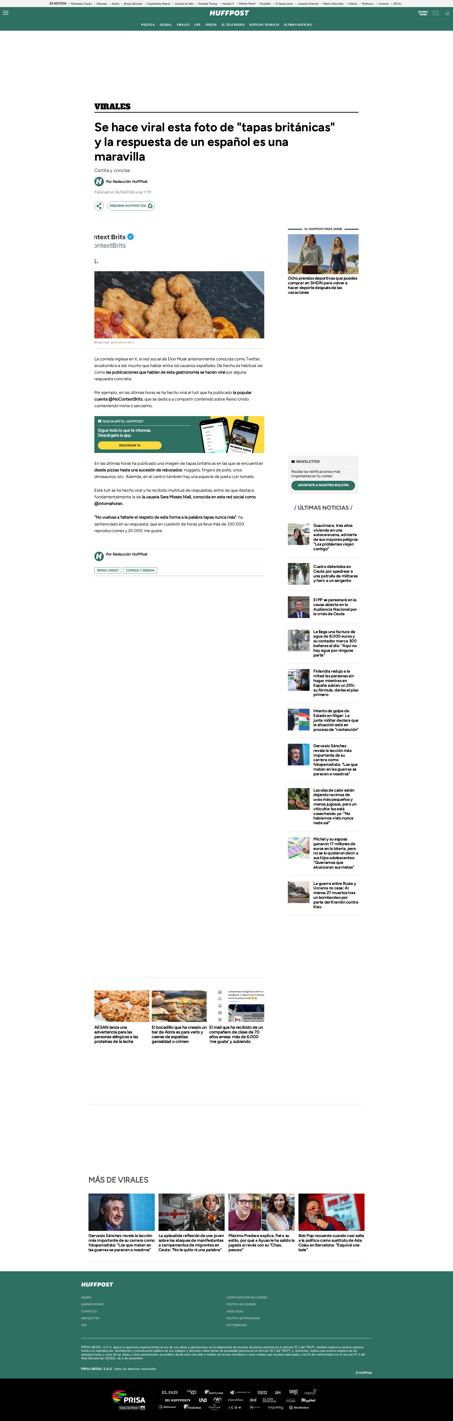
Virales (112, 107)
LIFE (197, 24)
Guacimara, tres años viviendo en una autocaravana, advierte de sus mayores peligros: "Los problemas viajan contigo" (335, 537)
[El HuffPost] (229, 13)
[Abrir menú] (5, 13)
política (148, 24)
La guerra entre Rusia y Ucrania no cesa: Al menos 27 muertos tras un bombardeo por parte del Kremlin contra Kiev (335, 895)
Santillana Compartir (242, 1392)
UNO (205, 1400)
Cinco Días (236, 1400)
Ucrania (383, 3)
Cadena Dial (254, 1400)
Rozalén (265, 3)
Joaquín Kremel (308, 3)
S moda (256, 1407)
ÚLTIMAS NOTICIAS (298, 24)
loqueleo (277, 1407)
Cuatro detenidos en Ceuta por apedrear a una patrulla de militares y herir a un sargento (335, 573)
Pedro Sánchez (333, 3)
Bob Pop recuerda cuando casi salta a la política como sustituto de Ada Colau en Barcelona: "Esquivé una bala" (331, 1242)
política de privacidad (243, 1318)
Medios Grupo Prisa (130, 1408)
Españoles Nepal (158, 3)
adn (293, 1392)
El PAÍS (172, 1392)
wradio (219, 1400)
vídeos (211, 24)
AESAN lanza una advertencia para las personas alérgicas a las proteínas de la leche (116, 1034)
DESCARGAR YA (129, 445)
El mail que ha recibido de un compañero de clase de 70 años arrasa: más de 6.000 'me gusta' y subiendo (236, 1034)
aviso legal (235, 1311)
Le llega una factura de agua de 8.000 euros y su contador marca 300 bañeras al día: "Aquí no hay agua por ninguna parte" (335, 643)
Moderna (192, 1407)
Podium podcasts (216, 1407)
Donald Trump (208, 3)
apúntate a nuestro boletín (323, 485)
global (166, 24)
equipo (86, 1297)
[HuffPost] (97, 1283)
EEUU (397, 3)
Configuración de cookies (246, 1297)
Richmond (169, 1407)
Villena (352, 3)
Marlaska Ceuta (81, 3)
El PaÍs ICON (236, 1407)
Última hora (423, 13)
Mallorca (367, 3)
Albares (101, 3)
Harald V (228, 3)
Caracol (310, 1392)
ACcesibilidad (236, 1325)
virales (183, 24)
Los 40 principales (195, 1392)
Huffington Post (178, 1400)
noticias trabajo (264, 24)
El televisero (233, 24)
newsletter (90, 1318)
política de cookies (241, 1304)
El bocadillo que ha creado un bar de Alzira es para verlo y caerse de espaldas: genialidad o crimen (179, 1034)
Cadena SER (263, 1392)
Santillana (217, 1392)
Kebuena (306, 1400)
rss (83, 1325)
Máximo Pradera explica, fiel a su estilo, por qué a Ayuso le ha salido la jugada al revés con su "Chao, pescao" (261, 1242)
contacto (89, 1311)
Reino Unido (108, 570)
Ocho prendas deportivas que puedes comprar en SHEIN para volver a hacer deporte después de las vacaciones (322, 285)
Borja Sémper (133, 3)
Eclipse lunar (284, 3)
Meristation (299, 1407)
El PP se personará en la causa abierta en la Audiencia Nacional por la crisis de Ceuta (335, 606)
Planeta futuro (289, 1400)
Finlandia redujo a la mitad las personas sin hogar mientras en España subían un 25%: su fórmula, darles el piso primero (335, 683)
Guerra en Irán (184, 3)
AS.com (277, 1392)
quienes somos (92, 1304)
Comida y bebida (140, 570)
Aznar (115, 3)
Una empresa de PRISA (131, 1396)
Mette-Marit (247, 3)
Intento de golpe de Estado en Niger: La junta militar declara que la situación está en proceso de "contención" (336, 720)
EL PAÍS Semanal (272, 1400)
